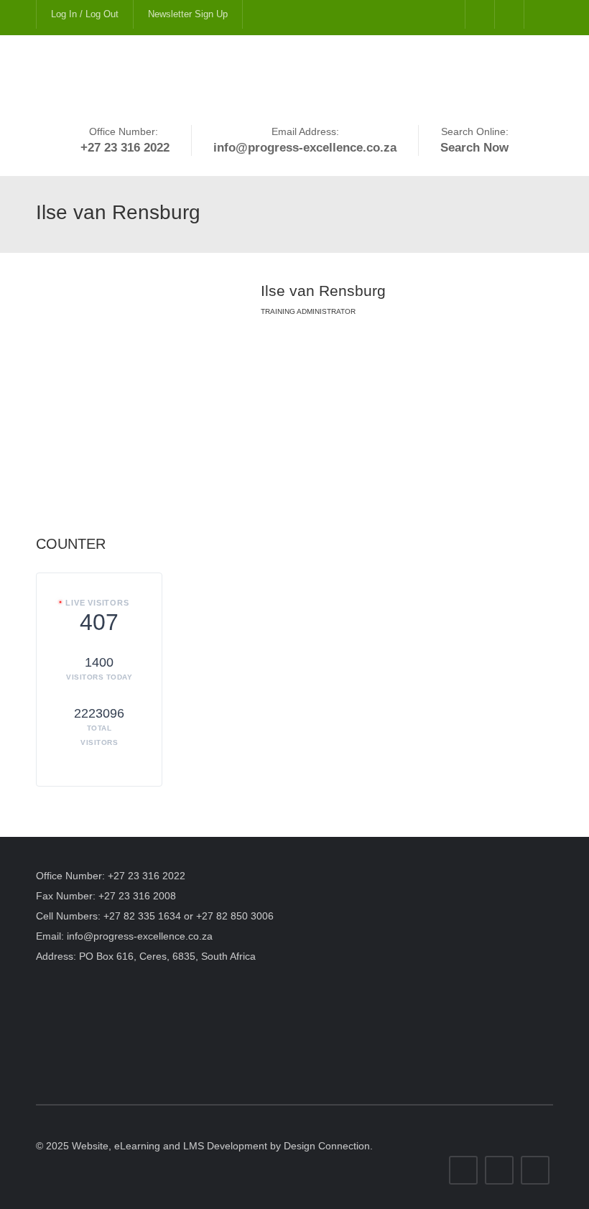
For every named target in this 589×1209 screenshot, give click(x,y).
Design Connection (327, 1146)
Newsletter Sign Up (188, 14)
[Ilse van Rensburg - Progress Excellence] (294, 71)
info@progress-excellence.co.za (140, 936)
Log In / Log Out (85, 14)
